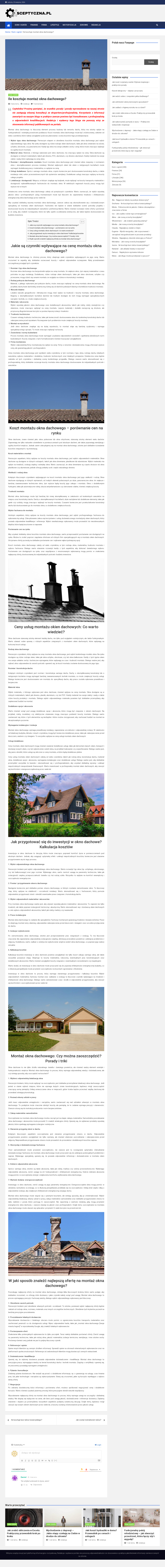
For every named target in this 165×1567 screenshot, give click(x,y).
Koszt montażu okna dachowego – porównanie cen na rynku (52, 228)
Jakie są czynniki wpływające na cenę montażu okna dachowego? (54, 225)
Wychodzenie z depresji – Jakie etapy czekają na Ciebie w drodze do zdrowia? (63, 1533)
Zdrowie (84, 25)
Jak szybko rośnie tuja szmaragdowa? (131, 214)
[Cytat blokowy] (42, 1460)
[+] (55, 1460)
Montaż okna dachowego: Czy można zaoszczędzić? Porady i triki (54, 236)
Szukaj (114, 58)
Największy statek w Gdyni (129, 228)
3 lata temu (15, 104)
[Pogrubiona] (22, 1460)
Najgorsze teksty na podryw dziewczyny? (132, 200)
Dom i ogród (21, 25)
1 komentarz (38, 104)
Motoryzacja (69, 25)
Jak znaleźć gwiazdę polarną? (135, 221)
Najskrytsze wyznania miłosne (132, 252)
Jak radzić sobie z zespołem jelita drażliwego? (130, 96)
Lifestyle (54, 25)
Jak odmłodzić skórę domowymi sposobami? (130, 102)
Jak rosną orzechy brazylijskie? (130, 217)
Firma (44, 25)
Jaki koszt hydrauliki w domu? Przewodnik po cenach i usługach (101, 1533)
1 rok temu (13, 1540)
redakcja (26, 104)
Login (99, 1445)
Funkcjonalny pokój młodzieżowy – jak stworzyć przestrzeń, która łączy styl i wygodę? (139, 1535)
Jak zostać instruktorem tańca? (88, 1420)
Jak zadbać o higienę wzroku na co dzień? (129, 107)
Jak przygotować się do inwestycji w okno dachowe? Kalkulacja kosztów (56, 233)
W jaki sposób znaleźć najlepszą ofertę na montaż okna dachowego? (55, 239)
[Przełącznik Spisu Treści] (81, 222)
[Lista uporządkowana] (35, 1460)
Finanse (34, 25)
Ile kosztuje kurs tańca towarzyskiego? (26, 1420)
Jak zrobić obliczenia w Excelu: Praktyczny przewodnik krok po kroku (23, 1533)
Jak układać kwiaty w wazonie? (132, 249)
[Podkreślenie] (29, 1460)
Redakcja (96, 25)
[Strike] (32, 1460)
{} (52, 1460)
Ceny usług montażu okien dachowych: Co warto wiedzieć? (51, 231)
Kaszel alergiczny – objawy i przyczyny (127, 91)
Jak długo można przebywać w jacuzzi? (134, 256)
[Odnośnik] (49, 1460)
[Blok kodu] (45, 1460)
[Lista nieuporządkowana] (39, 1460)
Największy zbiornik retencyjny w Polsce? (136, 238)
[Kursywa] (25, 1460)
